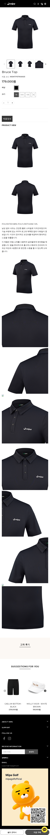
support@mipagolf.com (10, 766)
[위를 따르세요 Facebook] (4, 738)
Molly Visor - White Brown (37, 705)
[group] (25, 33)
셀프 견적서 (12, 832)
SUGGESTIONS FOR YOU (25, 666)
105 (27, 95)
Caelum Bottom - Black (13, 705)
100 (22, 95)
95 (16, 95)
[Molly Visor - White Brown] (36, 687)
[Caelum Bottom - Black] (13, 687)
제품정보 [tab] (7, 119)
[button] (45, 64)
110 (33, 95)
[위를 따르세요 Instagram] (9, 738)
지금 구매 (37, 832)
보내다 (31, 752)
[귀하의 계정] (38, 3)
